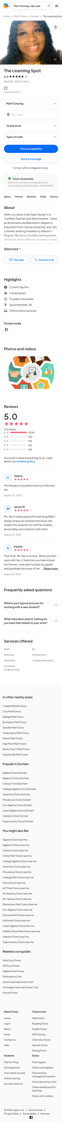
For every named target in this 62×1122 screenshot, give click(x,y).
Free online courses (14, 1072)
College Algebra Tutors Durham (19, 788)
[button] (31, 605)
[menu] (6, 6)
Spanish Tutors (40, 1045)
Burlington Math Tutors (15, 722)
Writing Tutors (39, 1050)
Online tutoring (12, 1078)
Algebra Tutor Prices (13, 971)
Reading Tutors (40, 1023)
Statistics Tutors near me (16, 936)
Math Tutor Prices (12, 960)
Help (6, 1045)
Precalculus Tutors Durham (17, 799)
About (7, 196)
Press (7, 1034)
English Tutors (39, 1028)
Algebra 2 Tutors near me (16, 844)
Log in (7, 1023)
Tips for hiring (11, 1062)
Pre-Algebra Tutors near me (17, 909)
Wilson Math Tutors (13, 738)
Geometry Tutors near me (16, 866)
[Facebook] (6, 329)
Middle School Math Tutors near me (21, 931)
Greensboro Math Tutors (16, 732)
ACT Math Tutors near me (16, 888)
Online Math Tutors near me (17, 855)
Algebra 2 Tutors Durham (16, 778)
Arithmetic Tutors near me (16, 920)
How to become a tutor (44, 1081)
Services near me (13, 1083)
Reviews (31, 196)
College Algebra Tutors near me (20, 861)
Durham (34, 16)
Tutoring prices (12, 1067)
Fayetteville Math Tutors (15, 754)
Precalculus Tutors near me (17, 871)
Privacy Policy (11, 1113)
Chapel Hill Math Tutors (15, 705)
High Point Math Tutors (14, 743)
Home (6, 16)
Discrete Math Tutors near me (18, 915)
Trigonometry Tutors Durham (18, 821)
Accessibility (29, 1113)
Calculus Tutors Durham (15, 783)
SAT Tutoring (38, 1034)
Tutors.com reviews (42, 1095)
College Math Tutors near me (18, 877)
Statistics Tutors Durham (15, 815)
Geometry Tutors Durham (16, 794)
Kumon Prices (10, 992)
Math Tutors (20, 16)
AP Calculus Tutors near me (17, 898)
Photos (19, 196)
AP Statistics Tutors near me (17, 893)
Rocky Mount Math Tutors (16, 749)
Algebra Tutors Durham (15, 772)
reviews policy (25, 461)
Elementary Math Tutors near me (20, 904)
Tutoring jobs (39, 1062)
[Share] (55, 27)
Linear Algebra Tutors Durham (18, 810)
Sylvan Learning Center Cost (18, 981)
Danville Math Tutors (13, 727)
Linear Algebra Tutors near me (18, 925)
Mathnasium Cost (12, 976)
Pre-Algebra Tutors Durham (17, 805)
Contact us (10, 1039)
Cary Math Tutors (12, 711)
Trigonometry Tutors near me (18, 941)
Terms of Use (36, 1109)
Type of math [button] (14, 137)
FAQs (43, 196)
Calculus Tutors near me (15, 850)
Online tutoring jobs (42, 1067)
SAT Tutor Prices (11, 965)
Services (55, 196)
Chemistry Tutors (41, 1039)
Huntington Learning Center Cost (20, 987)
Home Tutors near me (14, 882)
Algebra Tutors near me (15, 839)
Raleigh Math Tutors (13, 716)
